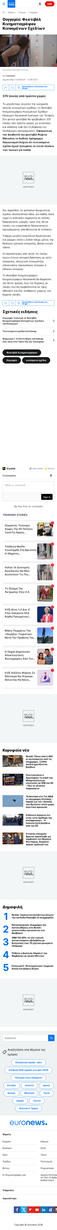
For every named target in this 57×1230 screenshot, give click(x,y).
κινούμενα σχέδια (36, 360)
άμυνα (46, 1085)
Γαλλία (37, 1100)
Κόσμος (22, 12)
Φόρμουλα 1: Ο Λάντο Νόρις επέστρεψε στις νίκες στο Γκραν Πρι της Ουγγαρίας (23, 340)
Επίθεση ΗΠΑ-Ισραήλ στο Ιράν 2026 (28, 1070)
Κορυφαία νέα (16, 750)
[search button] (51, 1038)
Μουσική (29, 1093)
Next (5, 1154)
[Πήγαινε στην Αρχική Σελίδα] (11, 4)
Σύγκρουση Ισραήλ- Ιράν (28, 1062)
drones (11, 1093)
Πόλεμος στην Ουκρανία (28, 1077)
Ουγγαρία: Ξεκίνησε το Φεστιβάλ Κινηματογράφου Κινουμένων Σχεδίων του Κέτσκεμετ (23, 321)
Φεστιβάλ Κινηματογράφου (21, 352)
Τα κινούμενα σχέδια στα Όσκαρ (19, 331)
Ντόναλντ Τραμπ (28, 1108)
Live (50, 3)
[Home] (3, 12)
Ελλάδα (11, 1085)
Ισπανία (29, 1085)
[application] (28, 50)
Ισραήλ (20, 1100)
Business (7, 1148)
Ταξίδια (6, 1161)
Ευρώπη (7, 1141)
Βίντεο (6, 1168)
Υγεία (46, 1093)
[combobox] (28, 1038)
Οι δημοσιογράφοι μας (14, 1174)
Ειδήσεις (11, 12)
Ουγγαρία (33, 12)
